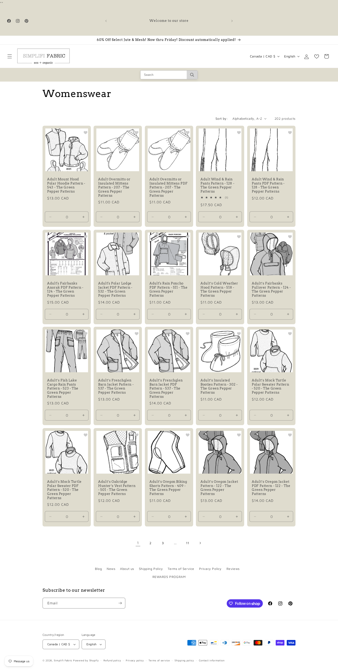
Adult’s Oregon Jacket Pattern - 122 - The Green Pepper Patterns (219, 488)
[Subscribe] (120, 603)
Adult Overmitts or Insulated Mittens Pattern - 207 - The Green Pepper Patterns (114, 187)
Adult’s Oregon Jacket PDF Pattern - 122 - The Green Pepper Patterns (271, 488)
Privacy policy (135, 660)
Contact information (212, 660)
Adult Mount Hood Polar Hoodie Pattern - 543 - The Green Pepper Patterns (66, 185)
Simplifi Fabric (63, 660)
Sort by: (221, 118)
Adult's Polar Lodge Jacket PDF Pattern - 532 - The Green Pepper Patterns (115, 289)
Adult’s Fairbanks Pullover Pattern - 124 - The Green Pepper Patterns (271, 289)
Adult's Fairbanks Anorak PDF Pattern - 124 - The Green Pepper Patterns (65, 289)
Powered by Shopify (86, 660)
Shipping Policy (151, 569)
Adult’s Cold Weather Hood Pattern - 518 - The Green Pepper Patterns (219, 289)
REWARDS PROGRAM (169, 577)
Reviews (233, 569)
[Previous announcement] (106, 21)
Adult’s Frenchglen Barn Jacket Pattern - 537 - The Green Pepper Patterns (116, 387)
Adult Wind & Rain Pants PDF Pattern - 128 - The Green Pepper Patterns (268, 185)
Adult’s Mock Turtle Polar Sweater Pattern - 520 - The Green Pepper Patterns (270, 387)
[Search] (192, 75)
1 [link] (138, 543)
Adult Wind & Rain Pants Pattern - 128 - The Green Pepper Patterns (217, 185)
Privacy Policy (210, 569)
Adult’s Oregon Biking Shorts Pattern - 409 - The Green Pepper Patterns (168, 488)
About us (127, 569)
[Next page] (200, 543)
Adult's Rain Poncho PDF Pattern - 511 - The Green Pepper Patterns (168, 289)
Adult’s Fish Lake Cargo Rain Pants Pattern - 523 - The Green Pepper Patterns (62, 388)
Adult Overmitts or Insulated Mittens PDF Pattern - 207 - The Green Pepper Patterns (168, 187)
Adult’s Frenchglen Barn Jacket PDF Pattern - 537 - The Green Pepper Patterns (166, 388)
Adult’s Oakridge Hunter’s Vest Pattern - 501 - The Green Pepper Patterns (116, 488)
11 (187, 543)
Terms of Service (181, 569)
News (111, 569)
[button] (10, 56)
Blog (98, 569)
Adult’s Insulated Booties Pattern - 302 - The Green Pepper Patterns (219, 387)
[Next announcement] (232, 21)
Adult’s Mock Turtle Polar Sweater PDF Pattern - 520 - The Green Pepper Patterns (64, 490)
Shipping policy (184, 660)
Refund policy (112, 660)
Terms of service (159, 660)
